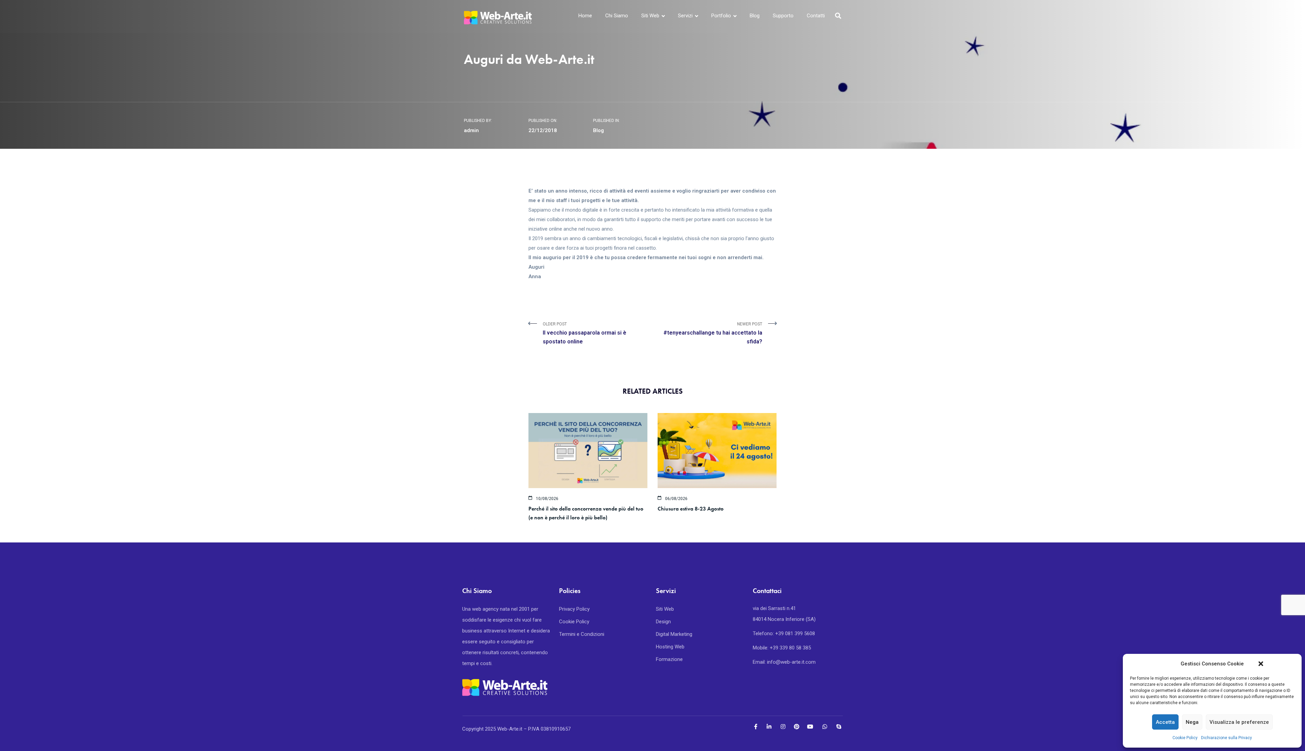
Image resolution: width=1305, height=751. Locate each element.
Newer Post (712, 333)
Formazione (669, 659)
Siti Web (650, 16)
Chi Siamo (616, 16)
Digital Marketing (674, 634)
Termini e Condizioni (581, 634)
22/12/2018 (542, 130)
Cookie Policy (1185, 737)
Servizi (685, 16)
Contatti (816, 16)
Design (663, 622)
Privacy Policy (574, 609)
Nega (1192, 722)
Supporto (783, 16)
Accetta (1165, 722)
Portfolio (721, 16)
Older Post (584, 333)
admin (471, 130)
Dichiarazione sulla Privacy (1226, 737)
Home (585, 16)
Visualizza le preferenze (1239, 722)
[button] (1260, 663)
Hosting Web (670, 647)
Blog (755, 16)
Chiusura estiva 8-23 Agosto (691, 508)
